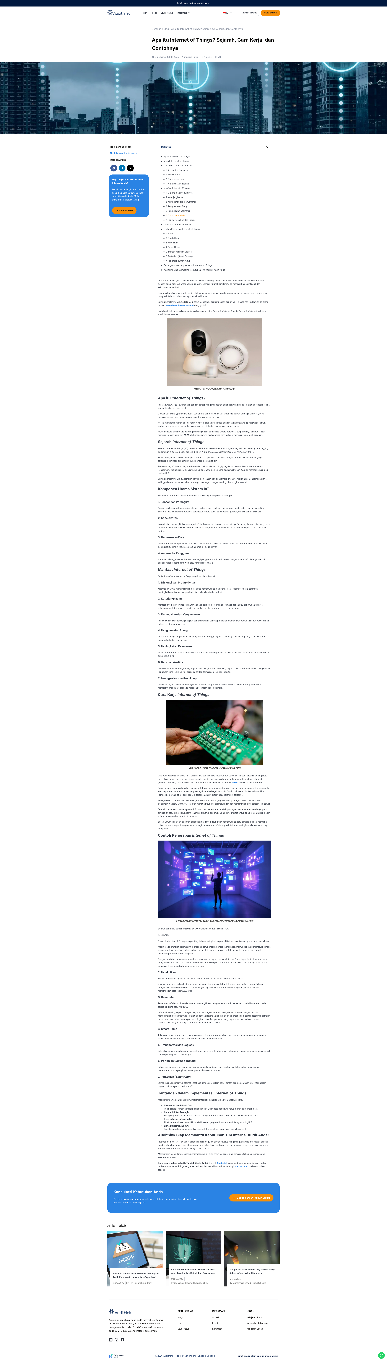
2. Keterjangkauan (174, 197)
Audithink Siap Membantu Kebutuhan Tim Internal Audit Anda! (195, 270)
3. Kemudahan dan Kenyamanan (181, 202)
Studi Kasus (167, 13)
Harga (154, 13)
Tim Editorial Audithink (140, 1283)
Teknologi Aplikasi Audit (126, 153)
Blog (166, 28)
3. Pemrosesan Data (175, 179)
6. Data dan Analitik (175, 215)
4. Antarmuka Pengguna (177, 183)
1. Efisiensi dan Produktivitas (179, 192)
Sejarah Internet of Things (176, 161)
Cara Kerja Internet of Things (177, 224)
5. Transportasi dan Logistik (179, 251)
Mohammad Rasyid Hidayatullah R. (191, 1283)
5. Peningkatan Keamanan (178, 211)
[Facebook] (122, 1340)
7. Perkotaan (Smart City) (178, 260)
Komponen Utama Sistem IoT (178, 165)
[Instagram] (117, 1340)
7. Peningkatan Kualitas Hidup (180, 220)
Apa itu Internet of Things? (177, 156)
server (235, 782)
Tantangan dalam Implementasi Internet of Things (188, 265)
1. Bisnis (169, 233)
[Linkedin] (111, 1340)
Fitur (144, 13)
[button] (113, 168)
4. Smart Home (173, 247)
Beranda (156, 28)
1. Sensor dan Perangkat (177, 170)
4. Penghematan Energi (177, 206)
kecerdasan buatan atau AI (180, 305)
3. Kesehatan (172, 242)
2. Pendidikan (172, 238)
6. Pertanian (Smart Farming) (179, 256)
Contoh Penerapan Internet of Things (182, 229)
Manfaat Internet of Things (177, 188)
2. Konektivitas (173, 174)
